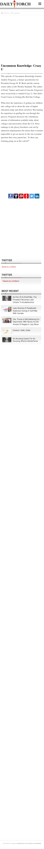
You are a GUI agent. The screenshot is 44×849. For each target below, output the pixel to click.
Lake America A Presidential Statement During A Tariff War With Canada (25, 311)
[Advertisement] (22, 38)
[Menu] (40, 4)
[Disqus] (22, 228)
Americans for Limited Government (29, 843)
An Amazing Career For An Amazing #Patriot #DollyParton (25, 339)
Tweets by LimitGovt (9, 267)
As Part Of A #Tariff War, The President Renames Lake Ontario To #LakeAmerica (25, 300)
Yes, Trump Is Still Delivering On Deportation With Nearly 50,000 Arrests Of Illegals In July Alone (26, 322)
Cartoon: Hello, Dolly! (21, 330)
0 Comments (16, 13)
